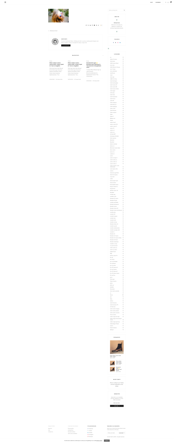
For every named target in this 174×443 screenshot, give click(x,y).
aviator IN (112, 128)
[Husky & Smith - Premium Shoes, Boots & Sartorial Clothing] (5, 2)
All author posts (65, 45)
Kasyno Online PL (114, 186)
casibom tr (112, 153)
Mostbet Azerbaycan (114, 204)
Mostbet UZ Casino (114, 235)
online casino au (113, 247)
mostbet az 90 (113, 196)
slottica (111, 300)
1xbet (111, 75)
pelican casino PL (114, 255)
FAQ (49, 430)
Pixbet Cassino (113, 281)
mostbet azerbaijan (114, 202)
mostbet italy (112, 218)
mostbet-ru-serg (113, 243)
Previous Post (54, 30)
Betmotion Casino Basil (115, 147)
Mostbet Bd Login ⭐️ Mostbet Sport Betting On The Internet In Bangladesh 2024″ (93, 65)
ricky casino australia (114, 291)
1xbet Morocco (113, 104)
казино (111, 325)
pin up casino (113, 265)
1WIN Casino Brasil (114, 63)
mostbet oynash (113, 226)
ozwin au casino (113, 249)
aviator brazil (113, 122)
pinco (111, 277)
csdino (111, 178)
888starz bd (112, 118)
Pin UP (111, 257)
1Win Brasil (112, 61)
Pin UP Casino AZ (114, 267)
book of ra (112, 151)
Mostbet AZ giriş (113, 200)
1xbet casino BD (113, 86)
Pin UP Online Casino (114, 273)
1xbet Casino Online (114, 88)
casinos (111, 170)
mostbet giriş (113, 212)
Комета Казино (113, 327)
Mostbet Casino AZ (114, 208)
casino (111, 155)
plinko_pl (112, 285)
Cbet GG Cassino (114, 174)
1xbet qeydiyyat (113, 106)
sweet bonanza (113, 302)
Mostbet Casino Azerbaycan (116, 210)
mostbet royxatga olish (115, 229)
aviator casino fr (113, 126)
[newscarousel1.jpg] (86, 25)
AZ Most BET (113, 134)
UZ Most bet (112, 306)
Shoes (50, 61)
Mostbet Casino (113, 206)
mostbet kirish (113, 220)
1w (110, 57)
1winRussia (112, 73)
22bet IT (112, 116)
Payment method (71, 431)
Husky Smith (64, 39)
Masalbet (112, 192)
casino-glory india (114, 168)
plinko (111, 283)
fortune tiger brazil (114, 180)
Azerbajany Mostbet (114, 136)
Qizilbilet (112, 287)
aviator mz (112, 130)
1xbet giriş (112, 92)
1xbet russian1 (113, 112)
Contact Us (50, 431)
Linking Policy (70, 430)
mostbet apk (112, 194)
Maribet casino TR (114, 190)
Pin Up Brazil (113, 263)
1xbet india (112, 94)
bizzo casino (112, 149)
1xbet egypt (112, 90)
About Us (50, 428)
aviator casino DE (114, 124)
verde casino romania (114, 312)
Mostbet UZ (112, 233)
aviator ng (112, 132)
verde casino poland (114, 310)
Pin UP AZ (112, 259)
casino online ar (113, 161)
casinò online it (113, 163)
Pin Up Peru (112, 275)
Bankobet (112, 140)
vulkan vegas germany (115, 321)
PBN (111, 253)
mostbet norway (113, 222)
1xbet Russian (113, 110)
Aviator (111, 120)
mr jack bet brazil (113, 245)
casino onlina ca (113, 159)
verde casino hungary (114, 308)
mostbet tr (112, 231)
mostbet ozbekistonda (114, 227)
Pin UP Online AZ (113, 271)
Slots (111, 298)
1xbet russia (112, 108)
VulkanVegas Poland (114, 323)
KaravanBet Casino (114, 184)
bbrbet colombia (113, 144)
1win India (112, 65)
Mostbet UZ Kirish (114, 239)
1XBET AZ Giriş (113, 78)
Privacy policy (71, 428)
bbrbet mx (112, 145)
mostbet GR (112, 214)
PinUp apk (112, 279)
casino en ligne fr (113, 157)
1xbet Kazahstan (113, 96)
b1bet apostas (113, 138)
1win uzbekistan (113, 71)
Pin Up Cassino (113, 269)
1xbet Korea (112, 98)
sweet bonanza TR (114, 304)
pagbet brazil (113, 251)
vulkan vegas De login (114, 316)
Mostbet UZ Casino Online (115, 237)
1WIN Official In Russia (115, 67)
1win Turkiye (112, 69)
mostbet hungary (113, 216)
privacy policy (99, 440)
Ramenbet (112, 289)
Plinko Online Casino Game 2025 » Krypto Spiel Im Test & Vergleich (56, 64)
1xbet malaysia (113, 102)
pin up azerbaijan (113, 261)
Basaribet (112, 142)
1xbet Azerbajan (113, 80)
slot (111, 296)
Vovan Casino (113, 314)
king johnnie (112, 188)
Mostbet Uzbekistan (114, 241)
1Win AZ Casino (113, 59)
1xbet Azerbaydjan (114, 82)
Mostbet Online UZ (114, 224)
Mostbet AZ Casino (114, 198)
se (110, 293)
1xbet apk (112, 77)
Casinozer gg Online (114, 172)
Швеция (112, 329)
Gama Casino (113, 182)
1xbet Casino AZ (113, 84)
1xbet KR (112, 100)
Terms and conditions (72, 433)
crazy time (112, 176)
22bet (111, 114)
